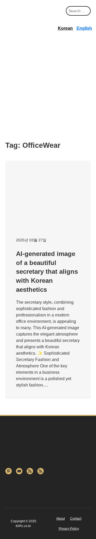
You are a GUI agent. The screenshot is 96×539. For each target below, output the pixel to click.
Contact (75, 518)
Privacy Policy (69, 529)
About (60, 518)
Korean (65, 28)
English (84, 28)
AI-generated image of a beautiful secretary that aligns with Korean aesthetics (47, 271)
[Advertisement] (48, 88)
